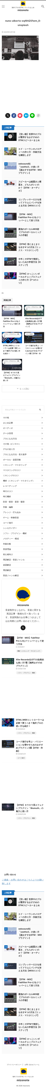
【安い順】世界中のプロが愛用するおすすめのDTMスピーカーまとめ (29, 137)
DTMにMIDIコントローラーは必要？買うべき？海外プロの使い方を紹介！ (30, 723)
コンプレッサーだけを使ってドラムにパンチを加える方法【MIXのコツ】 (29, 202)
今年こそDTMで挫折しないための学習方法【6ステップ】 (29, 262)
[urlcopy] (38, 115)
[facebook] (13, 115)
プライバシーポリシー (14, 1065)
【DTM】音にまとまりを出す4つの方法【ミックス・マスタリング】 (29, 247)
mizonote (23, 10)
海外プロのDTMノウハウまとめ (23, 1076)
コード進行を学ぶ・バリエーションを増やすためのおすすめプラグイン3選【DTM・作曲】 (33, 350)
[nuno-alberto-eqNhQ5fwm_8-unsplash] (26, 115)
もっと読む (24, 388)
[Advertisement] (23, 84)
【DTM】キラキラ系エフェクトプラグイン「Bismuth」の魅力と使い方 (30, 808)
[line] (32, 115)
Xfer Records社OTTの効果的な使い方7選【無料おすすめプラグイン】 (30, 662)
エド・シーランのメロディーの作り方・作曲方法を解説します (29, 152)
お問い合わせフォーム (32, 1065)
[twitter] (7, 115)
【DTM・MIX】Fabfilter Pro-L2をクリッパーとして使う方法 (29, 217)
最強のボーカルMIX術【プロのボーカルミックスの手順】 (29, 232)
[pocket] (20, 115)
